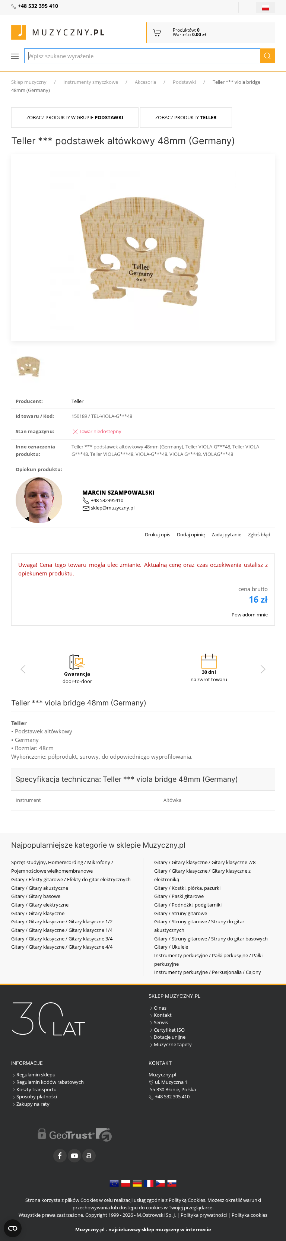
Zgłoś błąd (258, 534)
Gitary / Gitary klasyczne (37, 913)
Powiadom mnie (250, 614)
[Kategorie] (15, 56)
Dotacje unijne (169, 1037)
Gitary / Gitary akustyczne (39, 888)
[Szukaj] (267, 55)
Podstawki (184, 82)
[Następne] (263, 669)
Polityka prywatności (204, 1215)
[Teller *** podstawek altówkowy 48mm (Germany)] (143, 246)
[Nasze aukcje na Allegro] (89, 1155)
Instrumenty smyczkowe (90, 82)
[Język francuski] (148, 1183)
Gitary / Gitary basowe (35, 896)
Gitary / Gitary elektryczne (40, 904)
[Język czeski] (160, 1183)
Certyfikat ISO (169, 1029)
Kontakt (163, 1015)
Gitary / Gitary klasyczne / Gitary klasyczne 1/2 (61, 921)
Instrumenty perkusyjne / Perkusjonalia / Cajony (207, 972)
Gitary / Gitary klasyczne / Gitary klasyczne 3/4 (61, 938)
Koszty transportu (36, 1089)
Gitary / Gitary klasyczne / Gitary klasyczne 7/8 (204, 862)
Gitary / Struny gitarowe (180, 913)
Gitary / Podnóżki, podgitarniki (188, 904)
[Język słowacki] (172, 1183)
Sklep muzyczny (29, 82)
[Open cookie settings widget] (13, 1228)
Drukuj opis (157, 534)
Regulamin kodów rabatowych (50, 1082)
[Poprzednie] (23, 669)
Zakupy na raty (33, 1104)
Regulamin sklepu (35, 1074)
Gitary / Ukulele (171, 946)
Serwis (161, 1022)
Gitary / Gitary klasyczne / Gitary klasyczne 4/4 (61, 946)
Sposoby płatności (36, 1096)
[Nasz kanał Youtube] (74, 1155)
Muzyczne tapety (173, 1044)
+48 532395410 (106, 500)
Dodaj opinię (190, 534)
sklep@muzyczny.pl (112, 507)
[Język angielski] (114, 1183)
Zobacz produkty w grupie (74, 117)
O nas (160, 1007)
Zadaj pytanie (225, 534)
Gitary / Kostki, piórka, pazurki (187, 888)
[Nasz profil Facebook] (60, 1155)
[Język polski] (125, 1183)
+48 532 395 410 (172, 1096)
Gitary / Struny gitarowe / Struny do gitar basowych (211, 938)
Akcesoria (145, 82)
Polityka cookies (249, 1215)
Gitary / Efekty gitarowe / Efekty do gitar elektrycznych (71, 879)
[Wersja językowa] (265, 7)
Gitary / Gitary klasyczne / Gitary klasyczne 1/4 (61, 930)
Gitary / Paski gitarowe (179, 896)
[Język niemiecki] (137, 1183)
